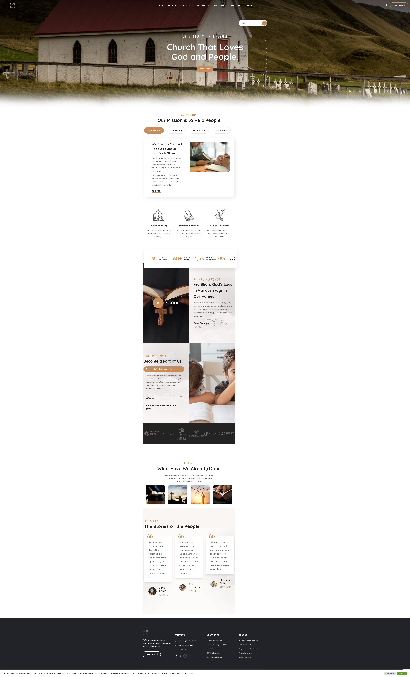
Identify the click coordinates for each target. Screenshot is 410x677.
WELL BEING (253, 88)
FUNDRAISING (253, 52)
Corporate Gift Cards (214, 649)
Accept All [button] (402, 673)
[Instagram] (189, 656)
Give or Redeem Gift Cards (249, 640)
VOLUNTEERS (253, 84)
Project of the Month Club (248, 649)
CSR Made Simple (213, 653)
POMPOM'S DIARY (253, 68)
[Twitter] (176, 656)
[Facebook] (180, 656)
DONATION (253, 44)
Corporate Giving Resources (217, 645)
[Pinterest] (185, 656)
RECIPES (253, 72)
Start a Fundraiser (245, 653)
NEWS (253, 60)
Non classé (253, 64)
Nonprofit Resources (214, 640)
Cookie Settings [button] (390, 673)
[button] (386, 5)
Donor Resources (245, 657)
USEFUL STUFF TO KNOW (253, 80)
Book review (253, 40)
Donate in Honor (245, 645)
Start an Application (214, 657)
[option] (151, 433)
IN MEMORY (253, 56)
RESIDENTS (253, 76)
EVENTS (253, 48)
